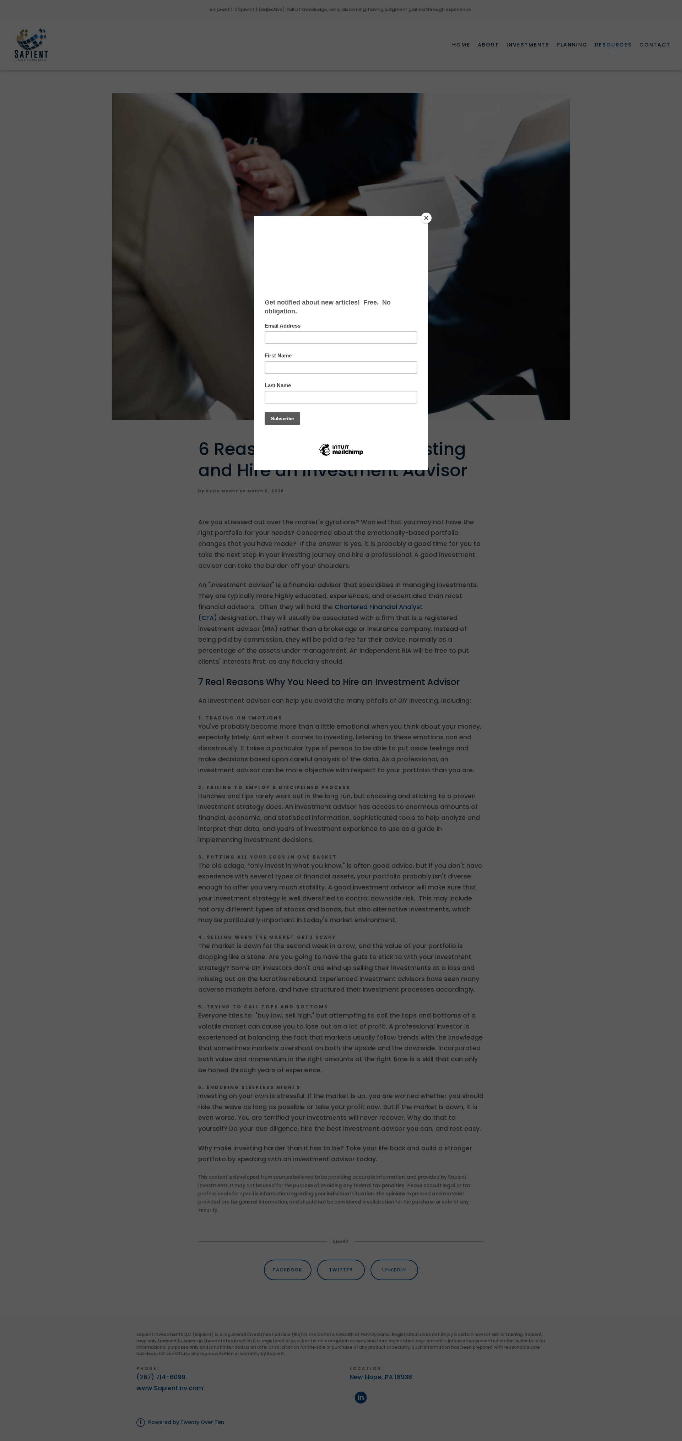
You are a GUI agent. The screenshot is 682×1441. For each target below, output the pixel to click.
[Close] (426, 218)
